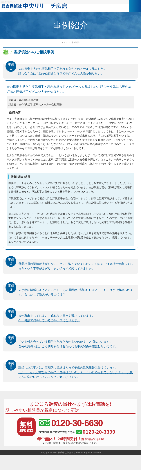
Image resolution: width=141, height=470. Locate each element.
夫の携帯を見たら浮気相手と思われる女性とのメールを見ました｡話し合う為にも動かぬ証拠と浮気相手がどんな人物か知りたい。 (56, 69)
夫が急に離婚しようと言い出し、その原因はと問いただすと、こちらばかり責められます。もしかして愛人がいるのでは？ (70, 290)
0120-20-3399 (99, 432)
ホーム (65, 42)
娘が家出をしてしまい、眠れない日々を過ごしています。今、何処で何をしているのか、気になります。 (51, 316)
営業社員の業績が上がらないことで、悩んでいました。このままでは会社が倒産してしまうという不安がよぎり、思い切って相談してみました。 (70, 264)
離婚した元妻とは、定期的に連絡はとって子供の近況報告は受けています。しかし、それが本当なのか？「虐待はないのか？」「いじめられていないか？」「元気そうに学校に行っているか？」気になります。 (70, 370)
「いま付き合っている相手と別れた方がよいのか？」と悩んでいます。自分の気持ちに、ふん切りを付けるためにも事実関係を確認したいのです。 (63, 342)
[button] (135, 6)
